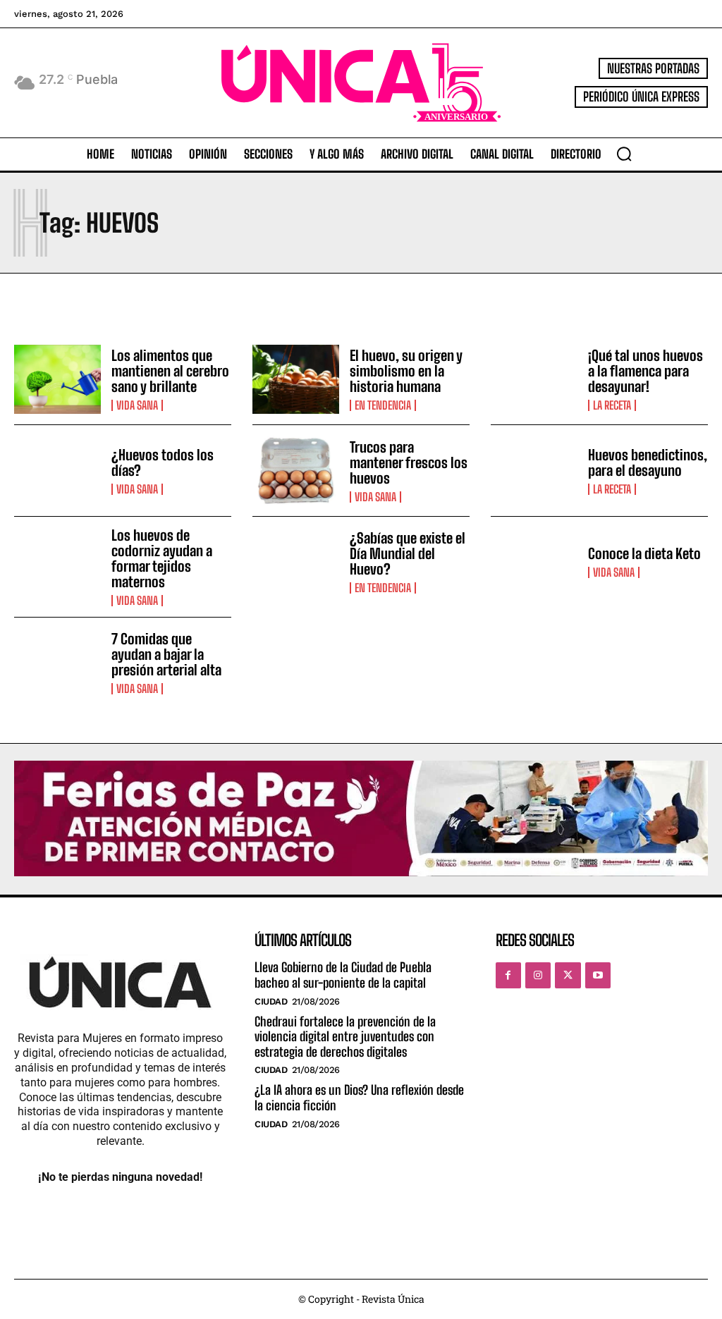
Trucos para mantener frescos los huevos (408, 462)
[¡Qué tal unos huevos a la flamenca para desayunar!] (534, 380)
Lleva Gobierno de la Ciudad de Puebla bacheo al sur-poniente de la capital (343, 974)
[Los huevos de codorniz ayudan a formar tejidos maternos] (57, 562)
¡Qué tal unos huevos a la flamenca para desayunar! (645, 371)
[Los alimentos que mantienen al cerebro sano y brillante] (57, 380)
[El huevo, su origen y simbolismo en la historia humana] (295, 380)
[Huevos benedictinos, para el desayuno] (534, 470)
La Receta (612, 405)
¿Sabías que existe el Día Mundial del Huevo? (407, 553)
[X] (567, 975)
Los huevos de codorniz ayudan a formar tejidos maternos (161, 558)
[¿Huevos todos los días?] (57, 470)
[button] (624, 154)
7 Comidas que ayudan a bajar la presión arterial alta (166, 654)
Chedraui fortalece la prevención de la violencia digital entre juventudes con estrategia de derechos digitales (345, 1037)
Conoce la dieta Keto (644, 553)
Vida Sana (137, 405)
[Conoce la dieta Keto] (534, 562)
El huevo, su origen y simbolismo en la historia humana (406, 371)
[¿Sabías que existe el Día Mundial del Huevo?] (295, 562)
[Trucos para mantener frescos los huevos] (295, 470)
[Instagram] (538, 975)
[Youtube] (598, 975)
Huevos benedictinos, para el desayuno (647, 462)
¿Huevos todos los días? (162, 462)
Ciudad (271, 1001)
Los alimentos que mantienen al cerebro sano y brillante (170, 371)
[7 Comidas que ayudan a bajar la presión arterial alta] (57, 663)
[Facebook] (508, 975)
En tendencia (383, 405)
